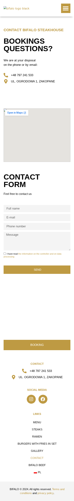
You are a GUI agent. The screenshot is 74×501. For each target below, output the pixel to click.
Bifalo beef (37, 465)
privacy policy (46, 493)
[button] (66, 8)
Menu (37, 422)
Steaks (37, 429)
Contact (37, 457)
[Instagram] (31, 399)
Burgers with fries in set (37, 443)
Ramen (37, 436)
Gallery (37, 450)
